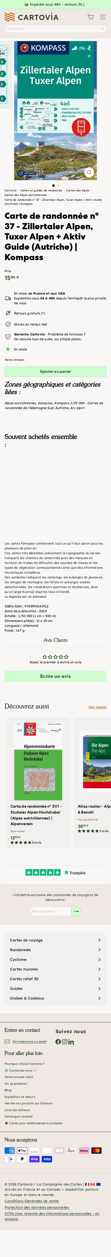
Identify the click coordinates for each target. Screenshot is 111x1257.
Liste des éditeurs (17, 1110)
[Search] (102, 29)
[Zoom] (89, 172)
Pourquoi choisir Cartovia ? (25, 1064)
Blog (8, 1090)
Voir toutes (97, 707)
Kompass (45, 403)
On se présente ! (16, 1084)
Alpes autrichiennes (20, 403)
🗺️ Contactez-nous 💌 (21, 1070)
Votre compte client (19, 1077)
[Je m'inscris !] (76, 911)
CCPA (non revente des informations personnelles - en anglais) (52, 1216)
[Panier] (90, 17)
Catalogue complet (19, 1116)
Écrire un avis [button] (55, 676)
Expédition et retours (20, 1097)
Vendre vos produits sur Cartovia (29, 1103)
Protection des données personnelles (37, 1207)
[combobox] (55, 29)
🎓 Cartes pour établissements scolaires (34, 1123)
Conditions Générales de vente (32, 1201)
